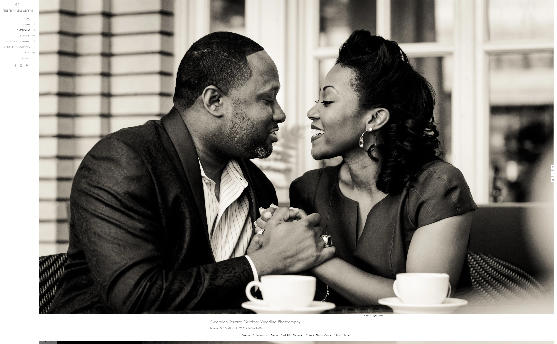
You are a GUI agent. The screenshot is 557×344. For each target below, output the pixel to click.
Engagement (23, 30)
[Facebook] (15, 65)
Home (27, 19)
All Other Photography (17, 41)
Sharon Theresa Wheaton (17, 47)
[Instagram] (21, 65)
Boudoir (25, 36)
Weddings (25, 24)
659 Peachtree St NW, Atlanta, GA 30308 (241, 328)
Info (27, 53)
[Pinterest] (26, 65)
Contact (25, 58)
